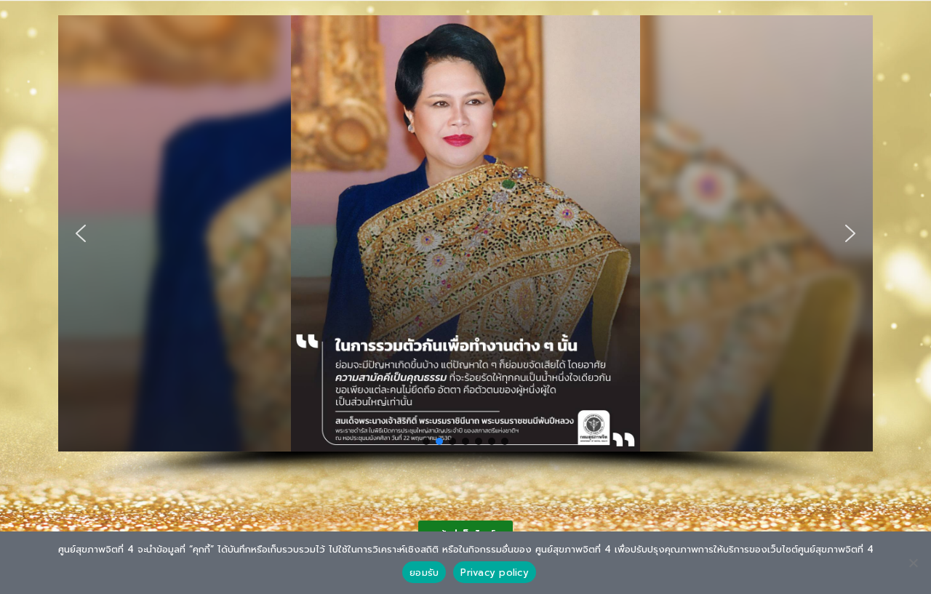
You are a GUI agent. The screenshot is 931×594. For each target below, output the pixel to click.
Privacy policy (494, 572)
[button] (80, 233)
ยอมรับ (424, 572)
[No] (913, 562)
